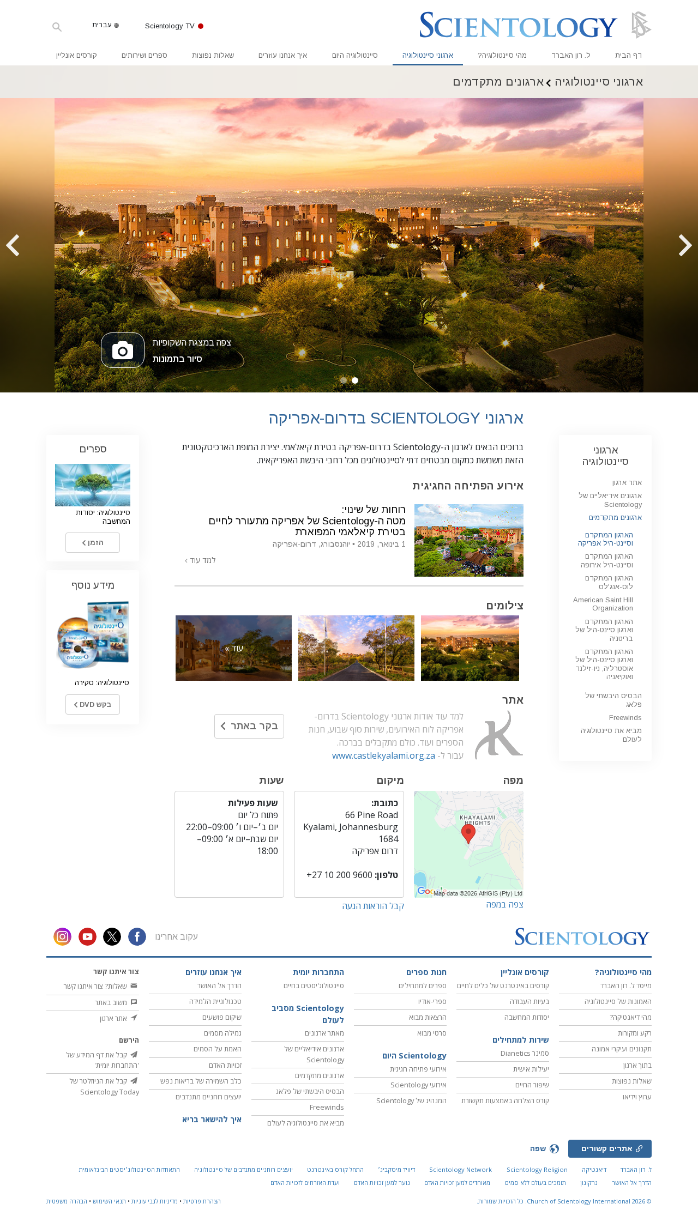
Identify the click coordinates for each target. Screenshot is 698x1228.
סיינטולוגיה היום (355, 55)
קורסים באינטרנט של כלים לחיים (503, 985)
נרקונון (589, 1182)
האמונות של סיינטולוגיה (618, 1001)
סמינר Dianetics (525, 1053)
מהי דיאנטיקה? (631, 1017)
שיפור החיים (532, 1085)
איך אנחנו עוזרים (282, 55)
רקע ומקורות (635, 1033)
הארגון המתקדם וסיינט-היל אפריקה (605, 539)
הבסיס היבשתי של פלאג (310, 1091)
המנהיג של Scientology (411, 1100)
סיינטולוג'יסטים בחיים (314, 985)
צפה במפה (505, 904)
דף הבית (628, 55)
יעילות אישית (531, 1069)
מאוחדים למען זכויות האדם (457, 1182)
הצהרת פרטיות (202, 1201)
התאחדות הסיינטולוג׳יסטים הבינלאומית (129, 1169)
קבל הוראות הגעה (373, 906)
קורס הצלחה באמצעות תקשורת (505, 1100)
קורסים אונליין (76, 55)
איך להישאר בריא (212, 1119)
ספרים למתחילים (423, 985)
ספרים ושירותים (144, 55)
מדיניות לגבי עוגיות (154, 1201)
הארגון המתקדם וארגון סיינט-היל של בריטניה (604, 630)
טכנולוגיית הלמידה (215, 1001)
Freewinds (625, 717)
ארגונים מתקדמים (615, 517)
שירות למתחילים (520, 1040)
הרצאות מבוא (428, 1017)
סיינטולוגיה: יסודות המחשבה (103, 517)
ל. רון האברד (571, 55)
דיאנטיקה (594, 1169)
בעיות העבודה (529, 1001)
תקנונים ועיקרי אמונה (622, 1049)
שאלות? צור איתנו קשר (96, 986)
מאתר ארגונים (324, 1033)
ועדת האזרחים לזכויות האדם (305, 1182)
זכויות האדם (225, 1065)
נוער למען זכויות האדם (382, 1182)
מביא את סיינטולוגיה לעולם (305, 1123)
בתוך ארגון (637, 1065)
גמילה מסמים (223, 1033)
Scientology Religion (537, 1169)
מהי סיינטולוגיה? (502, 55)
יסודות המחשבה (526, 1017)
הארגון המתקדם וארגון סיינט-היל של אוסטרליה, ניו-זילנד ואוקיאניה (604, 664)
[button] (355, 380)
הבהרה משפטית (66, 1201)
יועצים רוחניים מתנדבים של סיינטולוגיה (243, 1169)
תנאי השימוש (109, 1201)
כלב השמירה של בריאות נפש (201, 1081)
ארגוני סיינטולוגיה (427, 55)
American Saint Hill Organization (603, 604)
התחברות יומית (318, 972)
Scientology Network (460, 1169)
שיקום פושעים (222, 1017)
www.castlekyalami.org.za (383, 755)
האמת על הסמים (218, 1049)
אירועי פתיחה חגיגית (418, 1069)
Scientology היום (414, 1055)
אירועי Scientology (418, 1085)
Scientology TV (170, 26)
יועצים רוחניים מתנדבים (209, 1097)
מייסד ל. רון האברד (626, 985)
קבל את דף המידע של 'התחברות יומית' (102, 1060)
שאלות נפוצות (213, 55)
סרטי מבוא (432, 1033)
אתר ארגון (627, 483)
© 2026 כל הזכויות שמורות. (564, 1201)
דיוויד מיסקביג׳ (396, 1169)
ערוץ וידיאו (637, 1097)
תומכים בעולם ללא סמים (535, 1182)
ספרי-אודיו (432, 1001)
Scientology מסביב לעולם (308, 1014)
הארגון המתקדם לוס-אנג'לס (609, 582)
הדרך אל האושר (219, 985)
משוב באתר (112, 1002)
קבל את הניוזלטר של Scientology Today (104, 1086)
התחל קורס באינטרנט (335, 1169)
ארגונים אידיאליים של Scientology (610, 500)
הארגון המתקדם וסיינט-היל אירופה (607, 560)
